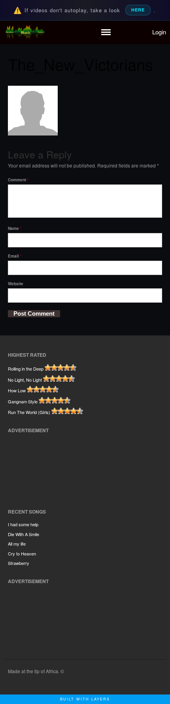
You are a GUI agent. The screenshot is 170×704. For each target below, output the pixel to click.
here (138, 10)
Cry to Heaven (22, 553)
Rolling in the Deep (25, 368)
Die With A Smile (23, 534)
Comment (18, 180)
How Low (17, 390)
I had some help (23, 524)
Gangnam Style (23, 401)
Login (159, 32)
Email (15, 256)
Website (15, 283)
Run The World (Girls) (29, 412)
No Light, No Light (25, 379)
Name (15, 228)
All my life (17, 543)
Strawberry (18, 563)
